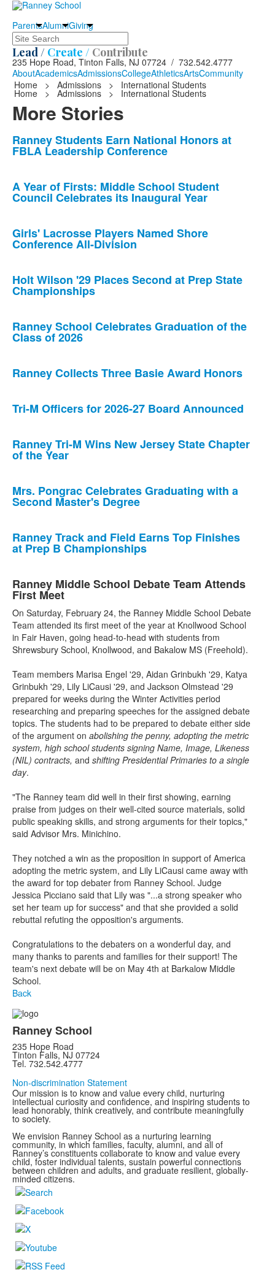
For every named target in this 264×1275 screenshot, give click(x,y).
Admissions (99, 73)
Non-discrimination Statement (69, 1082)
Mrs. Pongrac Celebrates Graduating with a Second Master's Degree (125, 496)
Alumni (55, 25)
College (136, 73)
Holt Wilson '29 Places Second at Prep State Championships (127, 285)
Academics (56, 73)
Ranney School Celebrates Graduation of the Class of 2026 (129, 331)
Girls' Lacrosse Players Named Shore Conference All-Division (110, 238)
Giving (81, 25)
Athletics (167, 73)
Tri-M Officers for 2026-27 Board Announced (128, 408)
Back (21, 993)
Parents (27, 25)
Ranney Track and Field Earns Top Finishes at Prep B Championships (126, 542)
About (23, 73)
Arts (191, 73)
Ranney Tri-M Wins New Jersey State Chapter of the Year (131, 449)
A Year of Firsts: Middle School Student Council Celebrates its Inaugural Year (115, 191)
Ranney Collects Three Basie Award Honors (127, 373)
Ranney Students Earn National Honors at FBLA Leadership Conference (121, 145)
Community (221, 73)
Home (27, 84)
